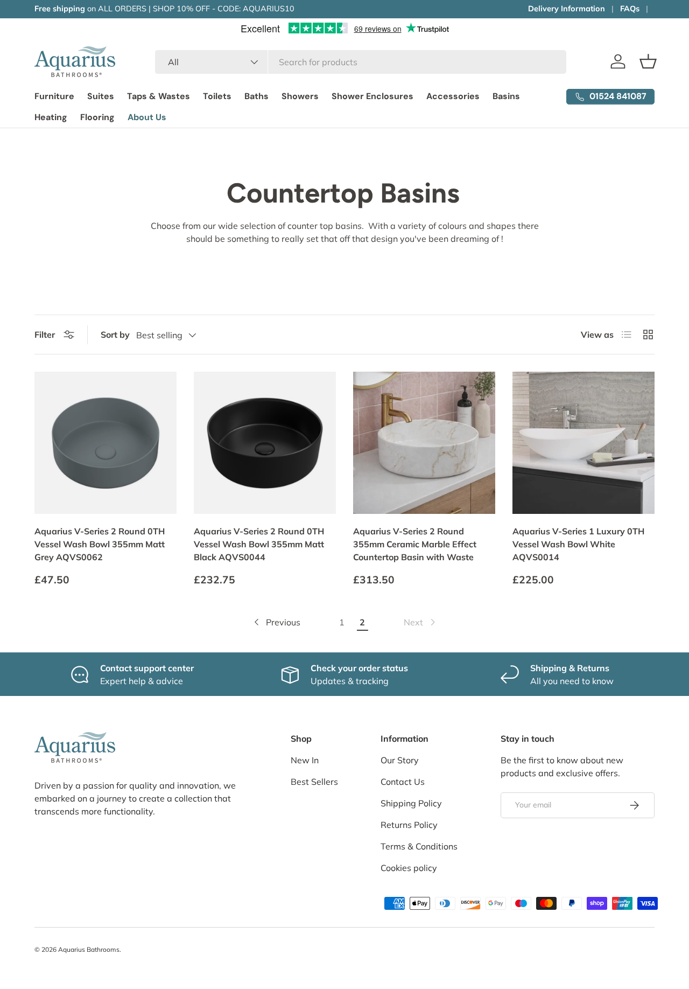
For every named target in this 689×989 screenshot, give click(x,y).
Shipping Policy (411, 803)
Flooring (97, 117)
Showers (300, 96)
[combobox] (360, 62)
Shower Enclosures (372, 96)
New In (305, 760)
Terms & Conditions (419, 846)
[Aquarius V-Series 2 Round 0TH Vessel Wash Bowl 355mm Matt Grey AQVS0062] (105, 443)
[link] (420, 622)
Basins (506, 96)
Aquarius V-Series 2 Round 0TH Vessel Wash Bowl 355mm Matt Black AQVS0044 (259, 544)
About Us (147, 117)
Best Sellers (314, 781)
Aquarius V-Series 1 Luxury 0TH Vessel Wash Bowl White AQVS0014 (578, 544)
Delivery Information (566, 8)
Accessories (453, 96)
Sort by (115, 334)
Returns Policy (409, 824)
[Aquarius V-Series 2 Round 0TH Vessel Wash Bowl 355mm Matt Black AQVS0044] (265, 443)
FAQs (629, 8)
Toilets (217, 96)
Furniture (54, 96)
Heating (50, 117)
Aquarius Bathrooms (88, 949)
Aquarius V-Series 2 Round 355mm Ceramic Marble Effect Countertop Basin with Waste (414, 544)
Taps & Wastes (158, 96)
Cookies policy (409, 867)
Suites (100, 96)
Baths (256, 96)
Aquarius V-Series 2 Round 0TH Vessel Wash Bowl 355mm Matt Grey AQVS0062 (99, 544)
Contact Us (403, 781)
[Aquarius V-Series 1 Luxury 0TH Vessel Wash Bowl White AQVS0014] (583, 443)
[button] (648, 61)
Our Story (400, 760)
